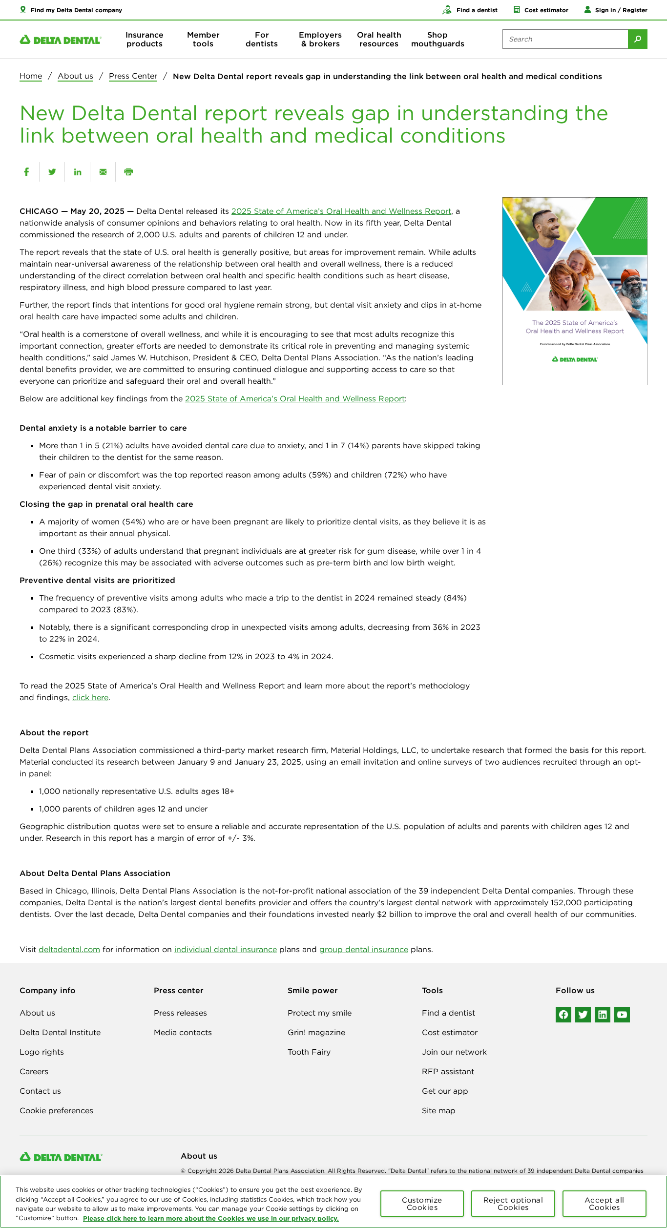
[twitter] (52, 172)
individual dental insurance (225, 949)
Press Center (133, 76)
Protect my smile (320, 1013)
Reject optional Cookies (513, 1203)
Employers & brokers (320, 39)
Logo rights (42, 1052)
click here (90, 697)
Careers (34, 1071)
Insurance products (144, 39)
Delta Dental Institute (60, 1032)
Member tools (203, 39)
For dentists (262, 39)
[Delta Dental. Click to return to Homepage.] (61, 39)
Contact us (40, 1091)
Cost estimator (450, 1032)
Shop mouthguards (437, 39)
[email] (102, 172)
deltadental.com (69, 949)
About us (75, 76)
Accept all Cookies (604, 1203)
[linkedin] (77, 172)
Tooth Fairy (309, 1052)
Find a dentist (448, 1013)
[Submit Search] (637, 39)
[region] (333, 1201)
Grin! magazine (316, 1032)
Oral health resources (379, 39)
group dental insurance (363, 949)
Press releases (180, 1013)
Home (31, 76)
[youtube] (622, 1014)
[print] (128, 172)
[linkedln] (602, 1014)
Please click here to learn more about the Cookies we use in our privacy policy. (211, 1217)
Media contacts (183, 1032)
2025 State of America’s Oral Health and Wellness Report (341, 211)
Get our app (445, 1091)
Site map (439, 1110)
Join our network (454, 1052)
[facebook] (26, 172)
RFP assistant (448, 1071)
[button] (71, 10)
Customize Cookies (422, 1203)
